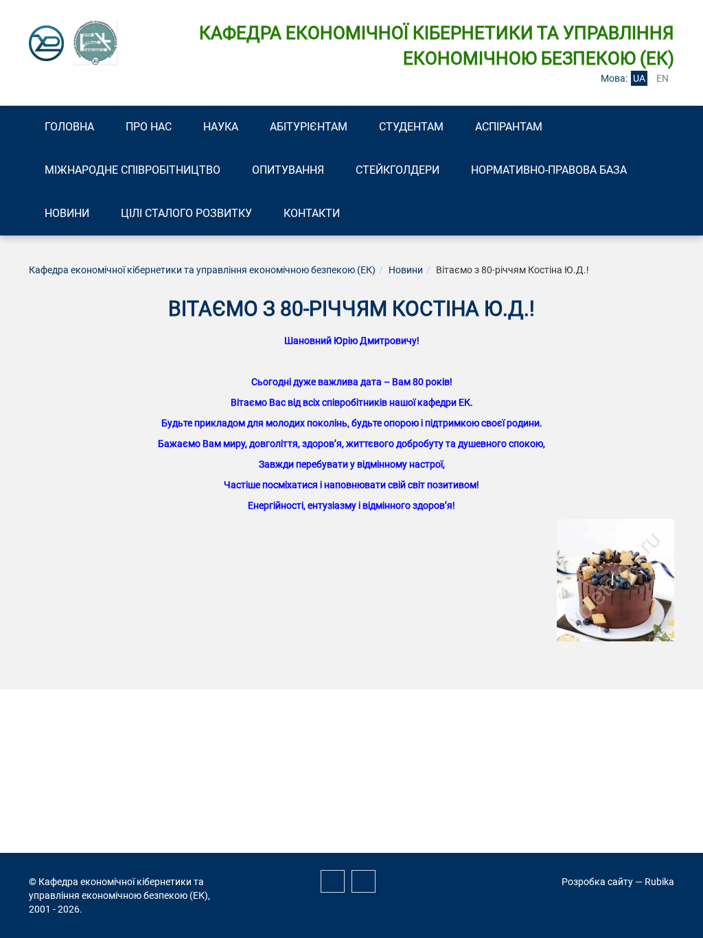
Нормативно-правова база (549, 169)
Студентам (411, 126)
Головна (69, 126)
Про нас (149, 126)
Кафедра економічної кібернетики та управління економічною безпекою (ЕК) (202, 269)
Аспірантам (508, 126)
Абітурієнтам (308, 126)
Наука (220, 126)
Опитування (288, 169)
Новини (67, 213)
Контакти (312, 213)
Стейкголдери (397, 169)
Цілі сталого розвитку (186, 213)
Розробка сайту (597, 881)
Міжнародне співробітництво (132, 169)
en (662, 78)
